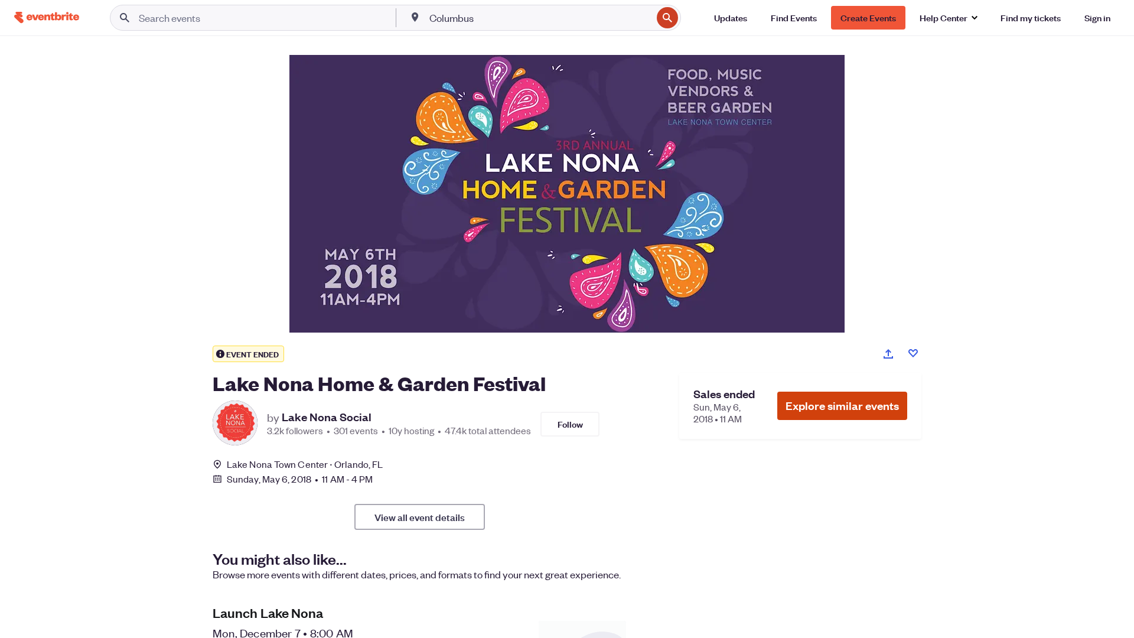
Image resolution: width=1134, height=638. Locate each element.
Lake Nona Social (327, 417)
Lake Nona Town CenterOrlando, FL (305, 464)
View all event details (419, 516)
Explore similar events (842, 405)
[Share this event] (888, 354)
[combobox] (539, 17)
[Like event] (913, 353)
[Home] (46, 17)
